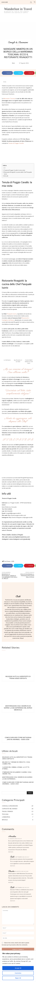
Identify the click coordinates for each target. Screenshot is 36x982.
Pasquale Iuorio (12, 314)
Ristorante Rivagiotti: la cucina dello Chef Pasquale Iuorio (18, 173)
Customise (18, 973)
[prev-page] (3, 787)
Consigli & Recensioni (18, 42)
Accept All (18, 968)
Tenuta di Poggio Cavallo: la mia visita (14, 170)
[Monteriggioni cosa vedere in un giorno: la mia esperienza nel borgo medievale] (18, 692)
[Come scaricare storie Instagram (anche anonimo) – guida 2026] (18, 724)
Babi (13, 63)
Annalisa (12, 836)
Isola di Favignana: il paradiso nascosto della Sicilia (27, 575)
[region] (18, 966)
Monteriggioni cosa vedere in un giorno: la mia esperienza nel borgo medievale (18, 708)
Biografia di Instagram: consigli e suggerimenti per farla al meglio (9, 576)
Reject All (18, 978)
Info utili (6, 176)
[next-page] (6, 787)
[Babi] (9, 63)
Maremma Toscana (9, 98)
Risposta (10, 852)
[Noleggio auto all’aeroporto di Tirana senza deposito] (18, 663)
